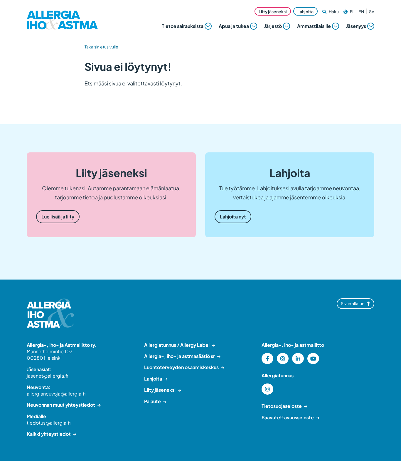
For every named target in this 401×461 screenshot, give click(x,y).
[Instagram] (283, 358)
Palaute (152, 401)
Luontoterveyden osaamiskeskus (181, 367)
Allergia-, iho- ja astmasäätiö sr (179, 356)
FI (351, 11)
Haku (334, 11)
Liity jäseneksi (273, 11)
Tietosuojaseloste (282, 406)
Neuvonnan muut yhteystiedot (61, 405)
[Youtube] (313, 358)
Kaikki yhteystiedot (49, 434)
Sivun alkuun (352, 303)
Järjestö (273, 26)
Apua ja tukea (234, 26)
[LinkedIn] (298, 358)
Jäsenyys (356, 26)
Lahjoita (305, 11)
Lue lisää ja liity (57, 216)
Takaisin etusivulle (101, 46)
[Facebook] (267, 358)
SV (371, 11)
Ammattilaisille (314, 26)
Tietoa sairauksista (182, 26)
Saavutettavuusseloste (288, 417)
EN (361, 11)
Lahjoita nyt (233, 216)
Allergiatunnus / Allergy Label (177, 345)
